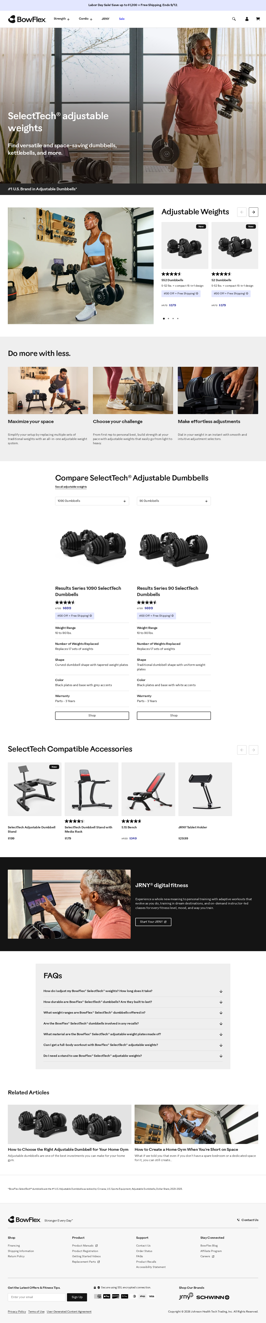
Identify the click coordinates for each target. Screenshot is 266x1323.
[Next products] (253, 212)
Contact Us (143, 1245)
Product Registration (85, 1251)
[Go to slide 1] (163, 318)
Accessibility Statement (151, 1267)
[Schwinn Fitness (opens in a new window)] (213, 1298)
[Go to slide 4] (177, 318)
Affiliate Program (211, 1251)
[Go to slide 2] (168, 318)
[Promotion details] (197, 293)
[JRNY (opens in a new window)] (186, 1296)
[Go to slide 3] (173, 318)
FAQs (139, 1256)
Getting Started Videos (86, 1256)
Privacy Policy (17, 1311)
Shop (92, 715)
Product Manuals (85, 1246)
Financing (14, 1245)
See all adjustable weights (71, 486)
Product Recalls (146, 1262)
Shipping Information (21, 1251)
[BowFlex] (27, 19)
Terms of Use (36, 1311)
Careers (207, 1257)
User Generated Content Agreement (69, 1311)
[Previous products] (242, 212)
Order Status (144, 1251)
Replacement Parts (86, 1262)
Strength (60, 19)
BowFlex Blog (209, 1245)
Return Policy (16, 1256)
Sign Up (77, 1297)
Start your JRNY (155, 923)
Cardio (83, 19)
